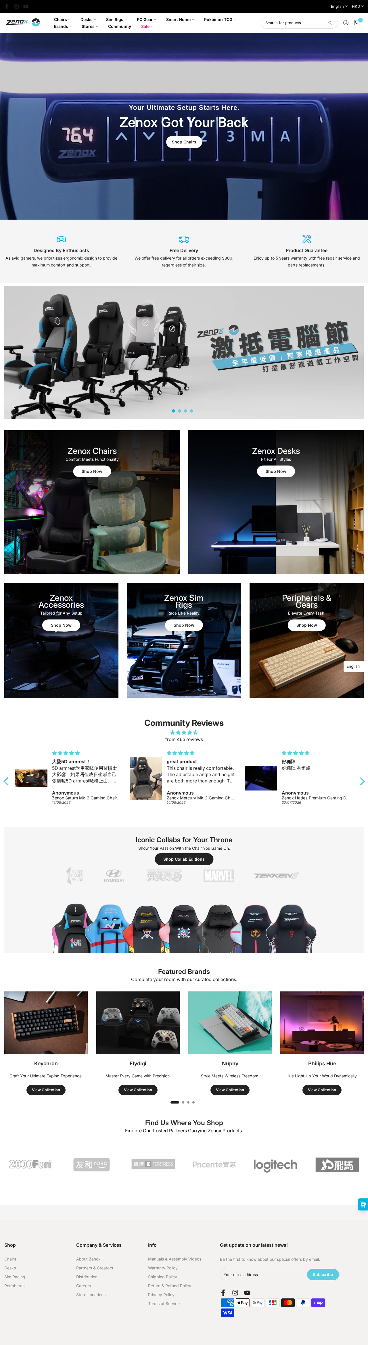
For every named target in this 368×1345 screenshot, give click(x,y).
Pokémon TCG (218, 19)
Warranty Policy (163, 1267)
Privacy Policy (161, 1294)
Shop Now (92, 471)
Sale (145, 26)
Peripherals (14, 1285)
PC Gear (145, 19)
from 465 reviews (184, 739)
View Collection (46, 1089)
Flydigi (138, 1063)
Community (119, 26)
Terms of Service (164, 1303)
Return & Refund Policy (169, 1285)
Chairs (60, 19)
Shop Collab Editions (184, 859)
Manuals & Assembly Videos (174, 1258)
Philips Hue (322, 1063)
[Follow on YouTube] (25, 6)
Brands (61, 26)
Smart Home (178, 19)
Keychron (46, 1063)
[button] (7, 781)
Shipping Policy (162, 1276)
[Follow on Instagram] (16, 6)
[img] (184, 732)
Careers (83, 1285)
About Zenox (88, 1258)
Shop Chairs (184, 141)
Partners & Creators (94, 1267)
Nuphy (230, 1063)
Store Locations (91, 1294)
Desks (86, 19)
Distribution (86, 1276)
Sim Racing (14, 1276)
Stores (88, 26)
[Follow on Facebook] (6, 6)
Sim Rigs (114, 19)
